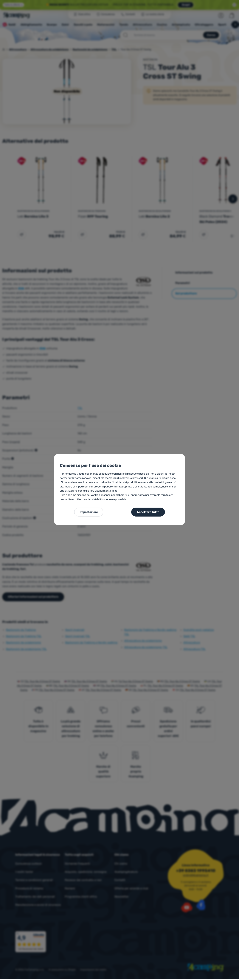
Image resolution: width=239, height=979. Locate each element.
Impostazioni (89, 512)
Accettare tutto (148, 512)
